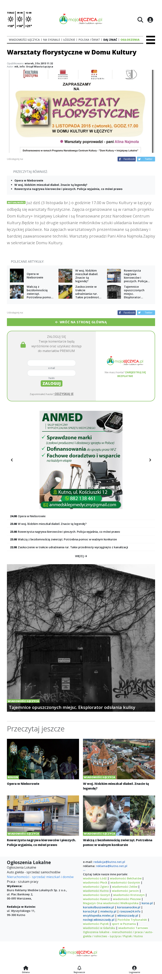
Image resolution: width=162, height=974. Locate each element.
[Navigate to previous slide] (12, 460)
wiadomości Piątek (96, 924)
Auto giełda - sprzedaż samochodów (33, 872)
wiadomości (111, 903)
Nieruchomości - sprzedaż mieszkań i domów (40, 877)
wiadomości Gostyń (96, 895)
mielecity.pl (108, 911)
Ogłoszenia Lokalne (21, 867)
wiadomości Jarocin (125, 891)
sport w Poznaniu (124, 924)
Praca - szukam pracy (22, 881)
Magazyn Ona (92, 903)
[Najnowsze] (79, 968)
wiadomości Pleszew (127, 899)
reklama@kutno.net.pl (111, 866)
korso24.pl (90, 911)
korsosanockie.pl (128, 907)
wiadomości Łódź (95, 878)
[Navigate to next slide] (150, 460)
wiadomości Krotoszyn (129, 895)
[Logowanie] (134, 968)
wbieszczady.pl (127, 915)
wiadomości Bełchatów (125, 878)
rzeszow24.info (130, 911)
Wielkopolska (129, 903)
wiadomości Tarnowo (133, 928)
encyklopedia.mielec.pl (98, 915)
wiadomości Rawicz (96, 899)
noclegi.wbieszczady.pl (98, 919)
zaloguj (51, 383)
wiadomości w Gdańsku (99, 928)
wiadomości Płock (95, 882)
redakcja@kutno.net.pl (109, 862)
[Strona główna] (26, 968)
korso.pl (147, 903)
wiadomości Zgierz (96, 886)
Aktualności (16, 202)
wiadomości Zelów (124, 886)
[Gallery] (81, 460)
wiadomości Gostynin (125, 882)
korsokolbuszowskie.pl (98, 907)
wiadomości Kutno (96, 891)
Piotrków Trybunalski (132, 919)
